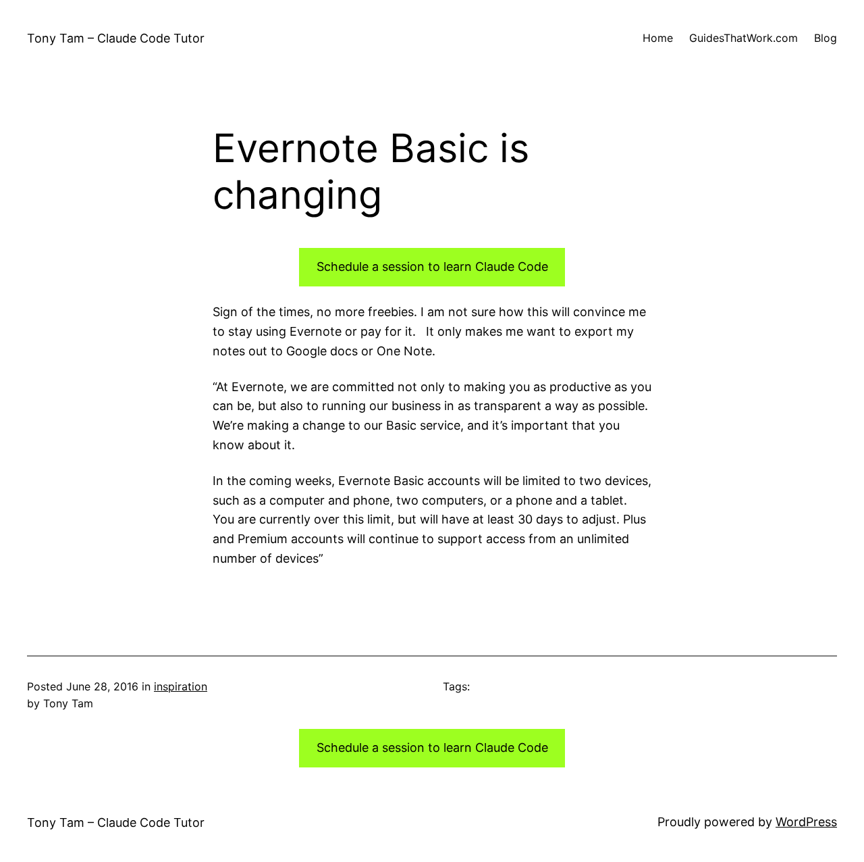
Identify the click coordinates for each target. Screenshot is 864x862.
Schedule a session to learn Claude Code (432, 266)
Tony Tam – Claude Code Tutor (116, 38)
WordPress (806, 822)
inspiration (180, 686)
